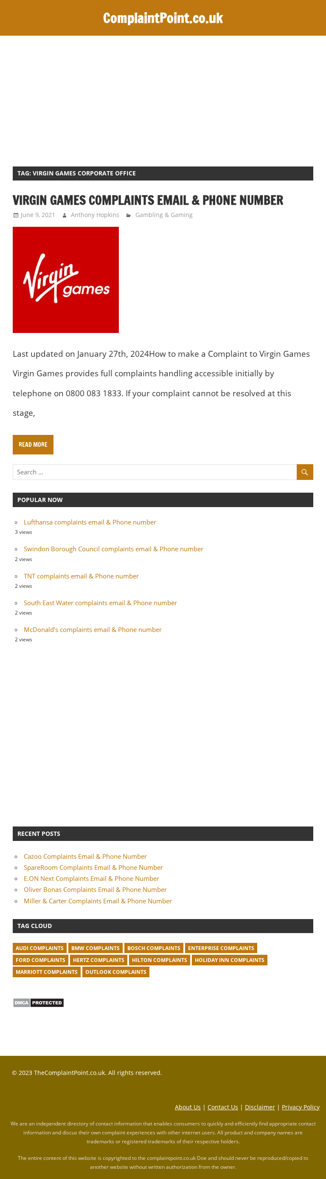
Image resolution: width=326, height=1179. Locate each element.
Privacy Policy (301, 1107)
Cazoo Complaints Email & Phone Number (85, 856)
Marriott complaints (47, 972)
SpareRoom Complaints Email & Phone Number (93, 867)
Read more (33, 444)
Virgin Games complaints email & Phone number (148, 200)
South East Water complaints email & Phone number (100, 602)
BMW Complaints (95, 948)
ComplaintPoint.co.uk (163, 18)
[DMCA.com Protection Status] (38, 1005)
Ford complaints (40, 960)
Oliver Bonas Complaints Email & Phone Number (95, 889)
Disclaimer (260, 1107)
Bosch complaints (153, 948)
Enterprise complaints (221, 948)
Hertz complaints (98, 960)
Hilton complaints (159, 960)
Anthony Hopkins (95, 215)
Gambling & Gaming (164, 215)
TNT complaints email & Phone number (81, 576)
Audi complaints (40, 948)
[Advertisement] (163, 99)
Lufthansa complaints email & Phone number (90, 522)
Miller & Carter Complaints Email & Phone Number (98, 901)
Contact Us (223, 1107)
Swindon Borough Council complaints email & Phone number (113, 548)
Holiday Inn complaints (229, 960)
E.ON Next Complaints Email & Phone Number (91, 878)
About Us (188, 1107)
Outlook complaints (115, 972)
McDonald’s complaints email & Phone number (93, 629)
